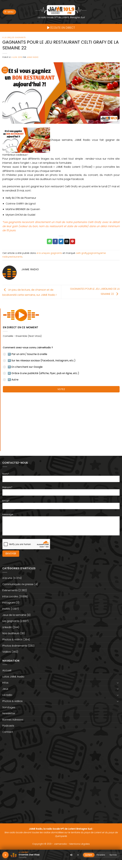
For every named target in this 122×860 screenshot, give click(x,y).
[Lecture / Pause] (5, 855)
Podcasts (8, 725)
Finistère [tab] (101, 855)
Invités (6, 609)
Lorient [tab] (88, 855)
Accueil (6, 670)
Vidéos (6, 652)
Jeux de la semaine (14, 615)
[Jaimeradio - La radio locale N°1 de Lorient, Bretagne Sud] (61, 9)
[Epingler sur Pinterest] (72, 241)
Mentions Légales (79, 844)
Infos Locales (10, 596)
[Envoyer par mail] (66, 241)
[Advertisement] (61, 420)
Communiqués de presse (18, 584)
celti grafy (81, 253)
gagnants (93, 253)
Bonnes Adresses (12, 719)
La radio (7, 695)
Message (7, 514)
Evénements (10, 590)
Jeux (5, 689)
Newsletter (8, 713)
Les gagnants (18, 37)
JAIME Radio (32, 57)
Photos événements (14, 646)
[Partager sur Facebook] (55, 241)
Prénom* (7, 487)
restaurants (15, 256)
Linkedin (7, 627)
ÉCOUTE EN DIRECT (62, 28)
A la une (6, 37)
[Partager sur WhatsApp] (49, 241)
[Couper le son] (71, 854)
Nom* (5, 473)
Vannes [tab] (113, 855)
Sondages (8, 707)
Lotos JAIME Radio (13, 676)
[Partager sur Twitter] (61, 241)
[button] (9, 12)
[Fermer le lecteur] (78, 854)
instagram (8, 602)
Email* (6, 500)
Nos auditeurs (10, 633)
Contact (7, 732)
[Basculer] (118, 683)
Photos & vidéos (12, 639)
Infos (5, 682)
